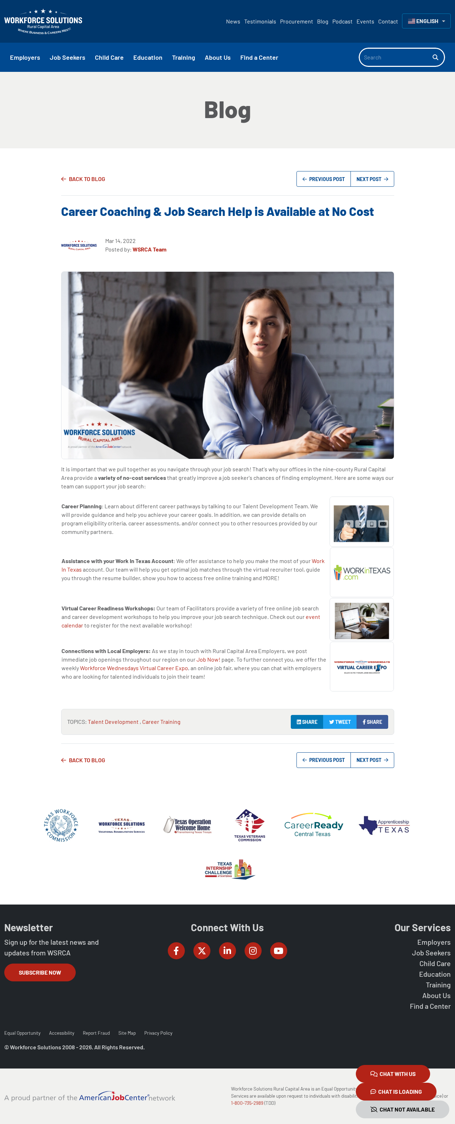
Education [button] (147, 57)
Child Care (435, 963)
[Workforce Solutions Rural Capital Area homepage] (43, 21)
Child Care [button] (109, 57)
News (233, 21)
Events (365, 21)
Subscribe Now (40, 972)
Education (435, 974)
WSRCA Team (149, 249)
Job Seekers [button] (67, 57)
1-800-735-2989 (247, 1103)
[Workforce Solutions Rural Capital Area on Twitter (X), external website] (201, 950)
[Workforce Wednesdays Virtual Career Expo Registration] (362, 665)
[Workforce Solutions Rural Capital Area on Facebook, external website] (176, 950)
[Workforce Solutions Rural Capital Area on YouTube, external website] (278, 950)
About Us (436, 995)
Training (438, 984)
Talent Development (114, 721)
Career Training (161, 721)
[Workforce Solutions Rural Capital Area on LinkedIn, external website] (227, 950)
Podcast (342, 21)
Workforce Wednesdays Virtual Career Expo (134, 667)
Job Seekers (431, 952)
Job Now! (208, 659)
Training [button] (183, 57)
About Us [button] (218, 57)
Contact (388, 21)
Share (309, 722)
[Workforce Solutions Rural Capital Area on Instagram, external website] (253, 950)
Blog (322, 21)
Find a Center (430, 1006)
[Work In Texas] (362, 571)
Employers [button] (25, 57)
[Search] (439, 57)
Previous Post (326, 179)
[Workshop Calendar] (362, 618)
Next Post (369, 179)
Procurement (296, 21)
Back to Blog (87, 178)
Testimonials (260, 21)
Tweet (342, 722)
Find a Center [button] (259, 57)
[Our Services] (362, 521)
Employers (434, 942)
